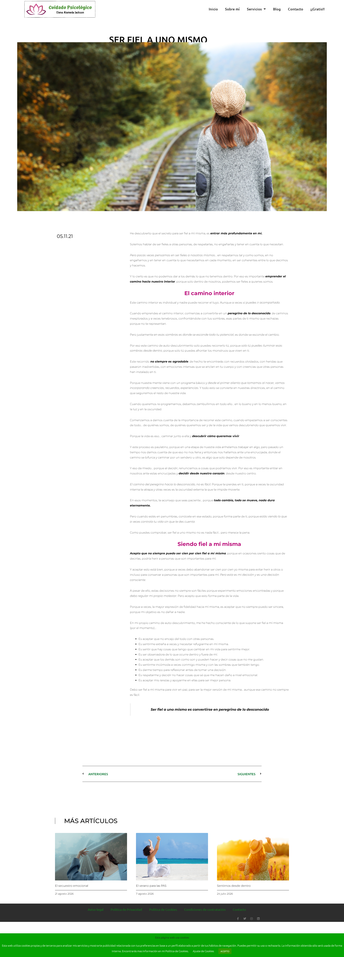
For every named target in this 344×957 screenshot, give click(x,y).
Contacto (295, 9)
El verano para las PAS (151, 885)
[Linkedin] (258, 918)
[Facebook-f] (237, 918)
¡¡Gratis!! (317, 9)
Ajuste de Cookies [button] (203, 951)
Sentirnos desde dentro (234, 885)
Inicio (213, 9)
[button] (340, 9)
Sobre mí (232, 9)
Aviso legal (96, 909)
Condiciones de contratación (205, 909)
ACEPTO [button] (225, 951)
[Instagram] (251, 918)
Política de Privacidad (126, 909)
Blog (277, 9)
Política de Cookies (163, 909)
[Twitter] (244, 918)
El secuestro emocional (71, 885)
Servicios (254, 9)
